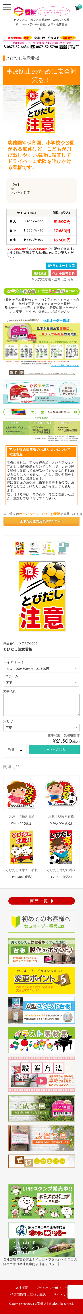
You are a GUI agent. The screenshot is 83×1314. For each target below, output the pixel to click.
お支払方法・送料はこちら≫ (56, 279)
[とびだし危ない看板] (61, 847)
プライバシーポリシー (52, 1288)
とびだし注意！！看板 (22, 870)
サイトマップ (63, 1295)
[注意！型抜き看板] (21, 793)
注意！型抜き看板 (22, 816)
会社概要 (21, 1288)
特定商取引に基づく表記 (28, 1295)
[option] (19, 548)
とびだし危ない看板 (61, 870)
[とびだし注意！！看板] (21, 847)
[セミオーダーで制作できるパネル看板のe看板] (42, 13)
